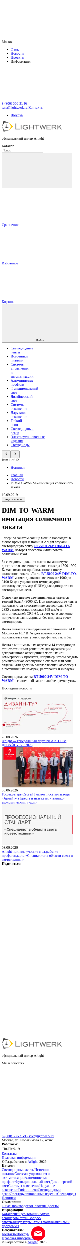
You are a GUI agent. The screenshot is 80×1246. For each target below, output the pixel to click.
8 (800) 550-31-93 (15, 1136)
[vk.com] (35, 1097)
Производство (21, 1206)
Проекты (17, 57)
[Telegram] (35, 1036)
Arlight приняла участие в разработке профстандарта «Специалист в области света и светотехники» (37, 855)
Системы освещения (19, 406)
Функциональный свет (32, 1182)
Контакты (35, 107)
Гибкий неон (16, 423)
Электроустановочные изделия (33, 1194)
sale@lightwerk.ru (41, 1136)
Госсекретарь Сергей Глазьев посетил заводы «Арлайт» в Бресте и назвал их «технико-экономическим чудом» (36, 798)
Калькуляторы (21, 1222)
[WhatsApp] (35, 1001)
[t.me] (35, 1132)
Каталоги (9, 1214)
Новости (17, 53)
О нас (15, 49)
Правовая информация (19, 1157)
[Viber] (35, 967)
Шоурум (17, 115)
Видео (21, 1214)
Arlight (33, 1161)
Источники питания (19, 358)
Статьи (23, 1218)
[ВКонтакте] (35, 898)
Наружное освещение (19, 415)
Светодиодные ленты (18, 1170)
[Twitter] (35, 932)
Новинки (18, 467)
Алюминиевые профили (22, 382)
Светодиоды (20, 445)
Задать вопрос (13, 499)
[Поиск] (37, 170)
